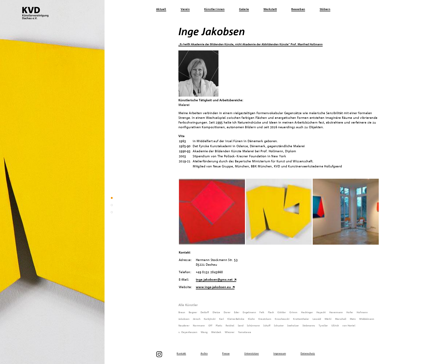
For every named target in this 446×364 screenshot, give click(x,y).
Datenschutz (308, 353)
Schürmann (253, 326)
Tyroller (323, 326)
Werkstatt (270, 9)
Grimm (293, 312)
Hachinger (307, 312)
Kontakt (181, 353)
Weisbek (216, 332)
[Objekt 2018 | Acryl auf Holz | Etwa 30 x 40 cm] (279, 243)
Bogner (193, 312)
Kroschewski (282, 319)
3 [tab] (112, 212)
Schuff (266, 326)
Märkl (328, 319)
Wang (204, 332)
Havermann (336, 312)
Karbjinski (210, 319)
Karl (221, 319)
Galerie (244, 9)
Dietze (216, 312)
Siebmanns (308, 326)
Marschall (340, 319)
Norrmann (199, 326)
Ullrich (335, 326)
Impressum (279, 353)
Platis (219, 326)
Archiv (204, 353)
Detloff (205, 312)
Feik (261, 312)
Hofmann (362, 312)
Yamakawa (244, 332)
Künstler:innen (214, 9)
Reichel (230, 326)
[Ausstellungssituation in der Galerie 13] (346, 243)
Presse (226, 353)
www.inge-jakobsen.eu (213, 287)
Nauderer (183, 326)
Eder (236, 312)
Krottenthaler (301, 319)
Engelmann (249, 312)
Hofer (349, 312)
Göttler (281, 312)
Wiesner (229, 332)
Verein (185, 9)
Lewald (317, 319)
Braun (181, 312)
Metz (353, 319)
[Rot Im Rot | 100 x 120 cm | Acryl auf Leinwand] (212, 243)
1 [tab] (112, 198)
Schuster (279, 326)
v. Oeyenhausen (187, 332)
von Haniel (348, 326)
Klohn (251, 319)
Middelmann (366, 319)
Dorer (227, 312)
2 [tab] (112, 205)
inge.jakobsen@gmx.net (214, 279)
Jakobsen (183, 319)
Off (210, 326)
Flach (271, 312)
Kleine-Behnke (235, 319)
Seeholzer (293, 326)
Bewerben (298, 9)
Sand (240, 326)
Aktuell (161, 9)
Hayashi (321, 312)
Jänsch (196, 319)
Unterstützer (251, 353)
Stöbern (325, 9)
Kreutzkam (264, 319)
